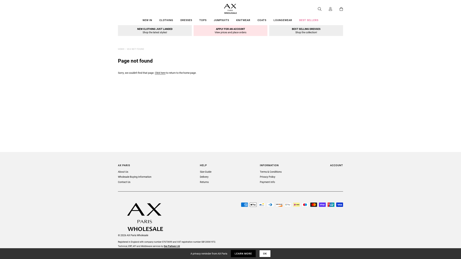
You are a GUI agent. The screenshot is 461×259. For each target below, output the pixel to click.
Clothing (166, 20)
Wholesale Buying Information (134, 176)
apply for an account (230, 30)
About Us (123, 171)
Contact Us (124, 182)
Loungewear (283, 20)
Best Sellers (308, 20)
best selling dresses (306, 30)
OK (265, 253)
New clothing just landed (155, 30)
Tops (203, 20)
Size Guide (205, 171)
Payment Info (267, 182)
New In (147, 20)
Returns (204, 182)
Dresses (186, 20)
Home (121, 48)
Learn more (243, 253)
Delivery (204, 176)
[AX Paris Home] (230, 9)
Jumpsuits (221, 20)
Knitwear (243, 20)
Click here (160, 72)
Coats (262, 20)
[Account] (326, 9)
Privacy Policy (267, 176)
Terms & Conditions (271, 171)
